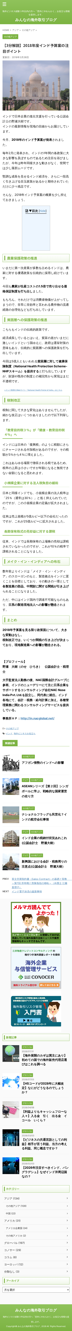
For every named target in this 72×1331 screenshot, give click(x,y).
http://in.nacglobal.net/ (37, 718)
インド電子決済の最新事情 (27, 891)
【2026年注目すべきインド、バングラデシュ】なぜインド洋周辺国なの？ (45, 1172)
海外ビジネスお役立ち (24, 733)
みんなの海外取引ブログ (36, 20)
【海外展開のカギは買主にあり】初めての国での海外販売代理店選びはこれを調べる (44, 1060)
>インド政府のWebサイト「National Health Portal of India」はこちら (33, 390)
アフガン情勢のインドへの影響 (43, 762)
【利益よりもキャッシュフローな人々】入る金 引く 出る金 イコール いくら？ (44, 1116)
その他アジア (12, 728)
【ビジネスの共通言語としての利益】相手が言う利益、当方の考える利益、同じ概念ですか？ (44, 1144)
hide (43, 211)
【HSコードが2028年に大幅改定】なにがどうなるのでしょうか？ (43, 1088)
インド (9, 733)
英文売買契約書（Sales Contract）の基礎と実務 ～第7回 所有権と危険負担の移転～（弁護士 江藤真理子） (42, 883)
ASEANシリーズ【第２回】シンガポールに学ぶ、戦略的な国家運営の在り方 (45, 791)
